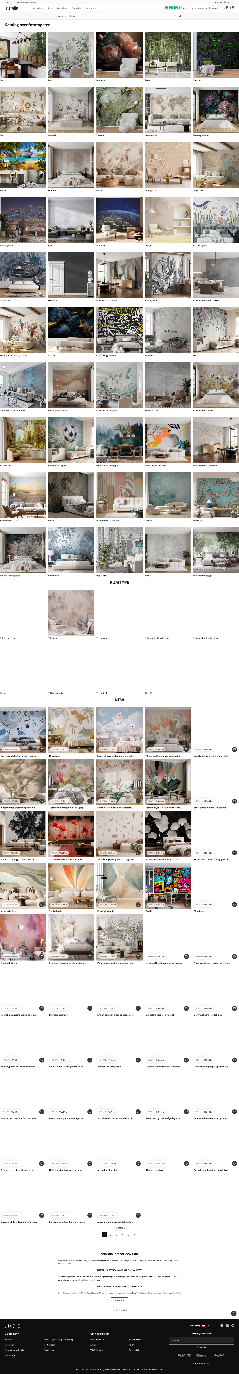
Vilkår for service (136, 1339)
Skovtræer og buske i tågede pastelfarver (164, 1118)
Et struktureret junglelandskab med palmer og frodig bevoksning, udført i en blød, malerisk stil (19, 1170)
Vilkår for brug (96, 1350)
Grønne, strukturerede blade (208, 1014)
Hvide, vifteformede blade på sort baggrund (164, 859)
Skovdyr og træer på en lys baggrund (115, 859)
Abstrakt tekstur (9, 963)
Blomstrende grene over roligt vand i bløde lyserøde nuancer (67, 1118)
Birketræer (199, 911)
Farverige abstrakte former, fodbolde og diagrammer (19, 755)
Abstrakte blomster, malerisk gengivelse (67, 807)
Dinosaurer (54, 755)
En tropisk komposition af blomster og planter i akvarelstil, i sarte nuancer (115, 807)
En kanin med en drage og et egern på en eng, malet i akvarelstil (115, 1014)
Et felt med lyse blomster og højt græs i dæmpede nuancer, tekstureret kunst (212, 1118)
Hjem (113, 1310)
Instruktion (10, 1355)
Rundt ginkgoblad (106, 911)
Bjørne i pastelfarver (59, 1014)
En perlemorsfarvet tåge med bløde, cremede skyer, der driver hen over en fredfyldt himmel (212, 1170)
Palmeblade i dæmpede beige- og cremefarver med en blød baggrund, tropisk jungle (19, 1014)
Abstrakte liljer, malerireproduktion (163, 755)
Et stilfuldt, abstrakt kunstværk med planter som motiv (164, 807)
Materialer (9, 1345)
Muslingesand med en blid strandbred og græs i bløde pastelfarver (115, 1221)
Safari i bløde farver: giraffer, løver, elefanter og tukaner (67, 1066)
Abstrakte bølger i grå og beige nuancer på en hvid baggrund (212, 1066)
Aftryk (93, 1345)
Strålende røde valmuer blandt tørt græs (67, 859)
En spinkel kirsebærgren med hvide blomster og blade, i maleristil (164, 963)
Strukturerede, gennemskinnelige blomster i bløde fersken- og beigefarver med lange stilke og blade (67, 963)
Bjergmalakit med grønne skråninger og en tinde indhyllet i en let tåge (19, 1221)
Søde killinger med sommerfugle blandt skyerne (115, 755)
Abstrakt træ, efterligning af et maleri (19, 807)
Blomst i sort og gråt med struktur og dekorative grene (19, 859)
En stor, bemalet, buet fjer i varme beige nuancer (19, 1118)
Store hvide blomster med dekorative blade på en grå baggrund (115, 1118)
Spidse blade (55, 911)
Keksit (131, 1345)
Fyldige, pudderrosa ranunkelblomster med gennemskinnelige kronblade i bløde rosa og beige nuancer (19, 1066)
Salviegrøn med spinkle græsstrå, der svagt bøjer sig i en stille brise (67, 1221)
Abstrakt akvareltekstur (109, 1066)
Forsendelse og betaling (15, 1350)
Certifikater (49, 1345)
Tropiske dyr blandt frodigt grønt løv (212, 859)
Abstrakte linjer (9, 911)
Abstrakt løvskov (154, 1170)
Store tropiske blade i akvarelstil (210, 807)
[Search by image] (175, 16)
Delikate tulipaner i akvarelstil (160, 1014)
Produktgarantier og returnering (58, 1339)
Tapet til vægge (51, 1350)
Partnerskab (134, 1350)
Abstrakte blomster (107, 1170)
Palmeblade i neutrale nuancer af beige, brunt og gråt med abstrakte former (115, 963)
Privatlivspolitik (97, 1339)
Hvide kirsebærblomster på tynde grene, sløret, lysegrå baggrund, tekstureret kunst (67, 1170)
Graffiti (149, 911)
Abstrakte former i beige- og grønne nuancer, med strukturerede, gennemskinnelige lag (212, 963)
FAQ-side (9, 1339)
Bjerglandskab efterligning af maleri (211, 755)
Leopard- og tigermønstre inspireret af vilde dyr (164, 1066)
